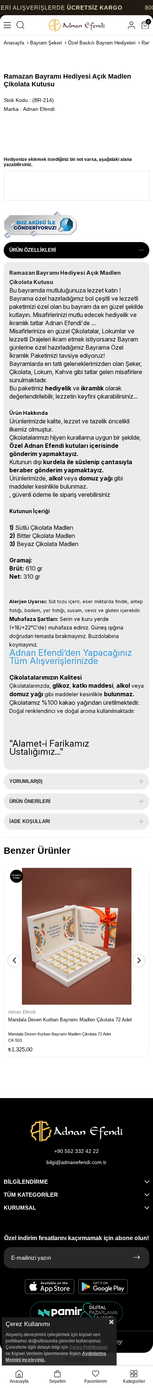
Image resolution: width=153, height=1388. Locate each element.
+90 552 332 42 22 (76, 1151)
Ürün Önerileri (30, 801)
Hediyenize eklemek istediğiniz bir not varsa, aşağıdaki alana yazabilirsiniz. (68, 162)
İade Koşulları (29, 821)
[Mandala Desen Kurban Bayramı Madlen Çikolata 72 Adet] (76, 936)
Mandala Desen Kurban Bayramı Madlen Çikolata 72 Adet (70, 1019)
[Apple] (50, 1286)
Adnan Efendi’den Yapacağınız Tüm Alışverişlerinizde (70, 656)
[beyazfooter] (76, 1312)
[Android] (103, 1286)
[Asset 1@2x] (76, 1131)
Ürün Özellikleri (32, 250)
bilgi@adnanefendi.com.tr (76, 1162)
